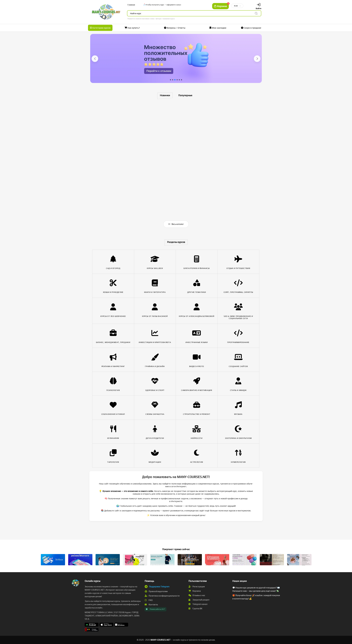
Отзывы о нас (198, 595)
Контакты (153, 604)
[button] (95, 58)
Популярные (185, 95)
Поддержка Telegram (159, 586)
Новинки (165, 95)
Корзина (196, 591)
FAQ (150, 600)
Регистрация (198, 586)
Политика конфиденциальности (164, 596)
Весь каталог (177, 224)
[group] (176, 58)
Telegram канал (199, 604)
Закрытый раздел (200, 600)
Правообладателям (158, 591)
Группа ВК (197, 608)
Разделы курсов (176, 241)
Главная (131, 5)
